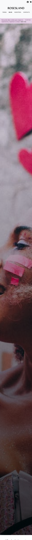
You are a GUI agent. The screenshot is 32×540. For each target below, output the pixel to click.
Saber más (23, 21)
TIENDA (4, 12)
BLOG (10, 12)
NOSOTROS (17, 12)
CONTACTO (26, 12)
